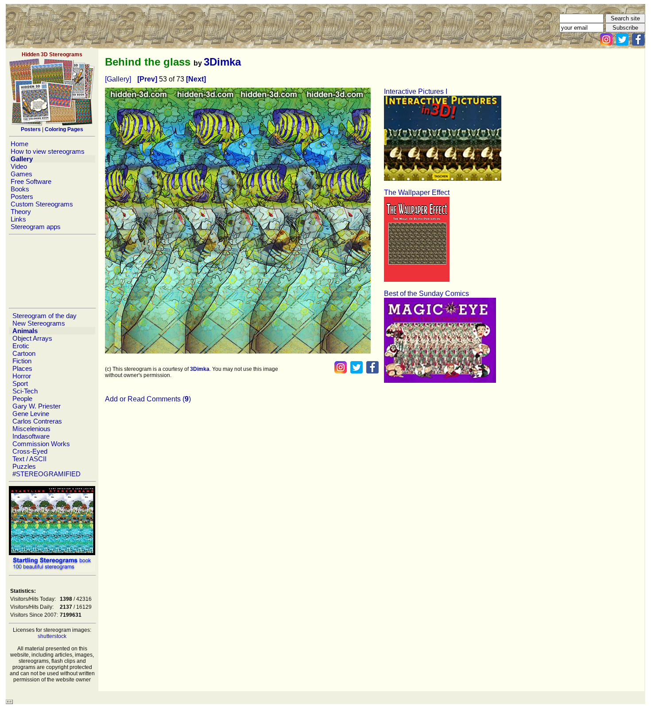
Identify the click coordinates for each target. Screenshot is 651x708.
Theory (21, 211)
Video (19, 166)
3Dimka (222, 62)
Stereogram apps (35, 226)
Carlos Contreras (37, 421)
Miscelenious (31, 428)
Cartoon (24, 353)
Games (21, 174)
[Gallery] (118, 79)
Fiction (22, 361)
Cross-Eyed (30, 451)
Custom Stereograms (42, 204)
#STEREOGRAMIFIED (46, 474)
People (22, 398)
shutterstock (52, 636)
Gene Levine (31, 413)
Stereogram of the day (44, 315)
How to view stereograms (47, 151)
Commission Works (41, 443)
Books (20, 189)
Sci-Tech (25, 391)
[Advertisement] (52, 271)
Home (19, 144)
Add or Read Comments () (148, 399)
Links (18, 219)
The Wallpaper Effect (417, 192)
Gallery (22, 159)
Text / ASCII (29, 459)
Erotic (21, 346)
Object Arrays (32, 338)
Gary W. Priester (36, 406)
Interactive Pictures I (415, 91)
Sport (20, 383)
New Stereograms (39, 323)
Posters (22, 196)
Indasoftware (31, 436)
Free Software (31, 181)
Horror (22, 376)
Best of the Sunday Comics (426, 293)
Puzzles (24, 466)
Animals (25, 331)
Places (22, 368)
